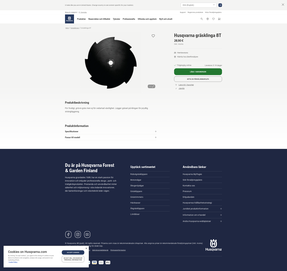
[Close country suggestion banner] (283, 4)
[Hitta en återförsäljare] (207, 19)
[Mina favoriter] (213, 19)
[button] (81, 18)
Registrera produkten (195, 12)
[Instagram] (77, 234)
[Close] (86, 248)
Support (183, 12)
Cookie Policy (13, 262)
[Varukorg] (219, 19)
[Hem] (69, 18)
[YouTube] (87, 234)
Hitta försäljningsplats (213, 12)
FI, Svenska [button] (83, 12)
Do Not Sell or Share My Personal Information (73, 259)
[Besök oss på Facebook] (68, 234)
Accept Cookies (73, 252)
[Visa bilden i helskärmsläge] (111, 63)
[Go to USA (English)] (220, 5)
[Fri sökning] (201, 19)
